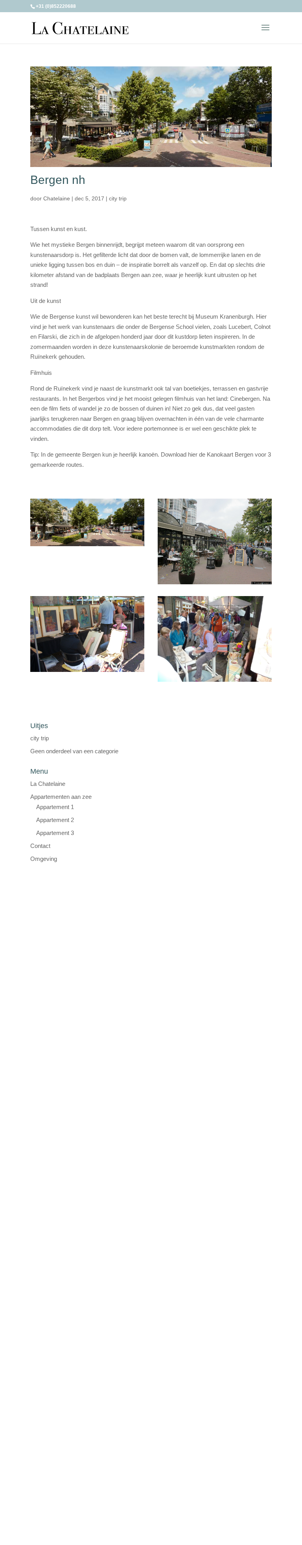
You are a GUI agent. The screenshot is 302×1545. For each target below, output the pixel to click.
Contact (40, 845)
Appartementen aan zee (61, 796)
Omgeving (43, 858)
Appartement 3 (55, 832)
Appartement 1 (55, 807)
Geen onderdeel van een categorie (74, 751)
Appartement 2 (55, 820)
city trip (118, 198)
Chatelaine (56, 198)
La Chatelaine (47, 783)
